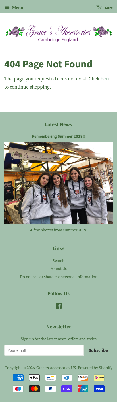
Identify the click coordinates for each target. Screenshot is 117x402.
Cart (108, 8)
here (105, 78)
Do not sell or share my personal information (58, 276)
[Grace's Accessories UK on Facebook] (58, 306)
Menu (17, 7)
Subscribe (98, 350)
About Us (59, 268)
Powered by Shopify (95, 367)
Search (58, 260)
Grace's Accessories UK (56, 367)
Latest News (58, 124)
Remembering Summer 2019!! (58, 136)
